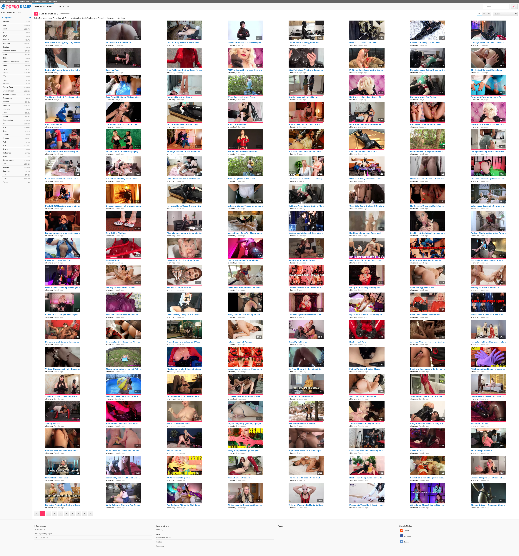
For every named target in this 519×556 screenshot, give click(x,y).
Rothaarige (16, 153)
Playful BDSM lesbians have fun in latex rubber (62, 206)
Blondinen (16, 43)
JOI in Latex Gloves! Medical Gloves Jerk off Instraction (427, 505)
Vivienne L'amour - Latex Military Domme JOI (245, 43)
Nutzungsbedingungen (43, 534)
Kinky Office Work (53, 124)
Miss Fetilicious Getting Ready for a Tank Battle (184, 70)
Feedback (160, 546)
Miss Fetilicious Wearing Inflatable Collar (306, 70)
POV (16, 146)
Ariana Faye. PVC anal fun (240, 478)
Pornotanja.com (39, 2)
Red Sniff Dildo (113, 260)
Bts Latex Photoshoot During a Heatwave (62, 505)
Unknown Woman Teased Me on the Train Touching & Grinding (245, 206)
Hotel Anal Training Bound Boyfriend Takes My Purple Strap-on (367, 124)
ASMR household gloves (178, 478)
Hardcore (16, 105)
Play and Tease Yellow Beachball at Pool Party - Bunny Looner (123, 396)
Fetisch (16, 73)
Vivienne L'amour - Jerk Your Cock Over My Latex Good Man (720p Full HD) (62, 396)
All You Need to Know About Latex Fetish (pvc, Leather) (245, 505)
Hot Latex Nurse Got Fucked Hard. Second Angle (184, 124)
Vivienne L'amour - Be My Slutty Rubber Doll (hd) (306, 505)
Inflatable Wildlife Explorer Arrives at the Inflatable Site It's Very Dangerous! (427, 151)
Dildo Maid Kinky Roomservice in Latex (367, 179)
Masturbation (16, 120)
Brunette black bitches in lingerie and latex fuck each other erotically (62, 342)
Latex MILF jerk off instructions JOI (305, 315)
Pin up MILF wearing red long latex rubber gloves (367, 287)
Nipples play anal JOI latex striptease (184, 369)
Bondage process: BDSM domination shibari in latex (184, 151)
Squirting (16, 171)
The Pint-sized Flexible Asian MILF (304, 478)
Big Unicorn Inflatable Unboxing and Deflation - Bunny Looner (367, 315)
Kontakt (159, 542)
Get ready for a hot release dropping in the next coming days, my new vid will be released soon (488, 260)
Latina (16, 113)
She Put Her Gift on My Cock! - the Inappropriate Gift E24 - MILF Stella (367, 260)
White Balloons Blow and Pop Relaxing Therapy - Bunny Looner (123, 505)
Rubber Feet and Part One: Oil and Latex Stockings (306, 124)
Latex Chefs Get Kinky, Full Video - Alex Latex (306, 43)
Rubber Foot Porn (357, 342)
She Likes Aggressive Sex (422, 287)
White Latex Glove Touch (178, 423)
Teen (16, 175)
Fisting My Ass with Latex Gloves (364, 369)
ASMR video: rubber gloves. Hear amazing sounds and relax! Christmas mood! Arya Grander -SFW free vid (245, 70)
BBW (16, 36)
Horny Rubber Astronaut (56, 478)
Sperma (16, 167)
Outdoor (16, 138)
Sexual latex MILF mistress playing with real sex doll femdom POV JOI (123, 151)
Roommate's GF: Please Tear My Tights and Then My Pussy (123, 342)
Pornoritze (53, 2)
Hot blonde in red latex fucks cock (365, 233)
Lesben (16, 116)
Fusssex (16, 84)
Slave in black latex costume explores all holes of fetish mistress (62, 151)
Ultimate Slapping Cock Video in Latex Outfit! (488, 478)
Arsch (16, 29)
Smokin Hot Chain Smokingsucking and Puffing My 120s (427, 233)
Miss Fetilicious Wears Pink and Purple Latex (123, 315)
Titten (16, 178)
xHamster (49, 45)
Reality (16, 149)
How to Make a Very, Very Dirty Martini (62, 43)
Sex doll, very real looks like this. (304, 97)
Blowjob (16, 47)
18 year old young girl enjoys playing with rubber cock (245, 423)
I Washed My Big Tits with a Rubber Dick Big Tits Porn (184, 260)
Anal (16, 25)
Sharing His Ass (52, 423)
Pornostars (63, 7)
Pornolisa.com (23, 2)
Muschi (16, 127)
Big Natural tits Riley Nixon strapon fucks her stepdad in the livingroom (123, 179)
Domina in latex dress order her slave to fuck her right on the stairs (427, 369)
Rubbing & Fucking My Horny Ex (486, 97)
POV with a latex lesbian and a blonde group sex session (306, 151)
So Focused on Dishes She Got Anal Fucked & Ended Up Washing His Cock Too (123, 451)
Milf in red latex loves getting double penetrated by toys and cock (367, 70)
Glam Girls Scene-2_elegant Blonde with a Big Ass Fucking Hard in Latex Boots (367, 206)
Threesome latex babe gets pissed (365, 423)
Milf (16, 124)
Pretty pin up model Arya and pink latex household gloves (245, 451)
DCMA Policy (39, 529)
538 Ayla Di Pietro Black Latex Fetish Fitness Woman (123, 124)
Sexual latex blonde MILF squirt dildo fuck (488, 315)
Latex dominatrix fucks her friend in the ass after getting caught (62, 179)
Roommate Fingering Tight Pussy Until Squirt (427, 124)
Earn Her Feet (112, 70)
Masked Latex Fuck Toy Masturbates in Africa (245, 233)
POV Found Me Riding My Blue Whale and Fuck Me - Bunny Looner (123, 97)
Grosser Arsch (16, 91)
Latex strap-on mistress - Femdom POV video (245, 369)
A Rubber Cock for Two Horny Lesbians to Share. (427, 342)
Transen (16, 182)
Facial (16, 69)
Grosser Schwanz (16, 94)
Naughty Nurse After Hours (179, 97)
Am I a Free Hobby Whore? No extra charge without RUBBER (245, 287)
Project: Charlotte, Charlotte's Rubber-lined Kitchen (488, 233)
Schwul (16, 157)
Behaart (16, 40)
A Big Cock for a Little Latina (362, 396)
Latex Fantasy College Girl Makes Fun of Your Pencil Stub (184, 315)
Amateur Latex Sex (479, 423)
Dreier (16, 65)
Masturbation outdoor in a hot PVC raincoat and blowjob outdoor (123, 369)
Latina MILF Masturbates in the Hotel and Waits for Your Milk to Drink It (62, 70)
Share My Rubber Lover (299, 342)
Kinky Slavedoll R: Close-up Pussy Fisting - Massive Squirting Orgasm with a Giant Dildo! (245, 315)
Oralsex (16, 135)
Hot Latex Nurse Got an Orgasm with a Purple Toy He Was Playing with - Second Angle (184, 206)
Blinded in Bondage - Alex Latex (425, 43)
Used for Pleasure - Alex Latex (363, 43)
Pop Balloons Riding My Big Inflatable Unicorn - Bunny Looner (184, 505)
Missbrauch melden (163, 538)
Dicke (16, 54)
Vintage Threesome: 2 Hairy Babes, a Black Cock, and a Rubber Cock (62, 369)
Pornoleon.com (7, 2)
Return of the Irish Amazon (240, 342)
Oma (16, 131)
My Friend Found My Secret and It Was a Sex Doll (306, 369)
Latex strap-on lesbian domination (426, 260)
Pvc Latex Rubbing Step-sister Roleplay (488, 342)
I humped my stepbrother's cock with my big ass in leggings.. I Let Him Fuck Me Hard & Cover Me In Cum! (488, 151)
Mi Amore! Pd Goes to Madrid (302, 423)
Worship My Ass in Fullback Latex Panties (123, 478)
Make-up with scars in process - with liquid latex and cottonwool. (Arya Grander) (488, 124)
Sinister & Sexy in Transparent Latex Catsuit (488, 505)
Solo (16, 164)
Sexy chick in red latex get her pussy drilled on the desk (427, 478)
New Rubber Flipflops (116, 233)
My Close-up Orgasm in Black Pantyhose (427, 206)
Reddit (406, 531)
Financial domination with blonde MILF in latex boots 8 (184, 233)
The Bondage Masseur (481, 451)
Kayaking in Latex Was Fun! (58, 260)
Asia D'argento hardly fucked (302, 260)
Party (16, 142)
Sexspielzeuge (16, 160)
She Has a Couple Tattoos (179, 287)
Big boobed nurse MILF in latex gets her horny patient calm (306, 451)
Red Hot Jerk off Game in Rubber (243, 151)
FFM (16, 76)
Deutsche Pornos (16, 51)
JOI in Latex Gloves (237, 124)
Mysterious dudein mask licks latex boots (306, 233)
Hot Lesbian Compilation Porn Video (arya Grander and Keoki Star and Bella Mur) (367, 478)
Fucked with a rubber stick (118, 43)
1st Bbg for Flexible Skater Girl (485, 287)
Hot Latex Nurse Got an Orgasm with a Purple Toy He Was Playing (427, 70)
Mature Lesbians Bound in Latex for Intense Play (427, 179)
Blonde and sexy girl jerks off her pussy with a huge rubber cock (184, 396)
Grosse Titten (16, 87)
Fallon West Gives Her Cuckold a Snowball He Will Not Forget (488, 396)
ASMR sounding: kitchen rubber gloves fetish (488, 369)
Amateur (16, 22)
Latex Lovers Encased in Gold (363, 151)
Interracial (16, 109)
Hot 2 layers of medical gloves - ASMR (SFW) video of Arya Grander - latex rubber (367, 97)
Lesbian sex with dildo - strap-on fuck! (306, 287)
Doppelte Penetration (16, 62)
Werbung (159, 529)
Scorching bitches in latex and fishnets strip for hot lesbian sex (427, 396)
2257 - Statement (41, 538)
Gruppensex (16, 98)
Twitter (406, 542)
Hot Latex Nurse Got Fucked (423, 97)
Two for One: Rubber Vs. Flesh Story (305, 179)
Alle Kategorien (43, 7)
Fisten (16, 80)
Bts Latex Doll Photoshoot (301, 396)
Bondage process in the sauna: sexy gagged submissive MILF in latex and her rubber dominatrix (123, 206)
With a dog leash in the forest (241, 179)
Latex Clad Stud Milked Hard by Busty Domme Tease (367, 451)
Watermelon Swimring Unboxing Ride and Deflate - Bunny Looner (488, 179)
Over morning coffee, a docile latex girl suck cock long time (184, 43)
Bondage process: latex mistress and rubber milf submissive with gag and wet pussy (62, 233)
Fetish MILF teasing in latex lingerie (61, 315)
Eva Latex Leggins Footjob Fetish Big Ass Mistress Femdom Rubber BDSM (245, 260)
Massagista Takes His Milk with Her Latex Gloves (367, 505)
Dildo (16, 58)
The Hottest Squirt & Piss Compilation (62, 97)
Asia (16, 32)
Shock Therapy (174, 451)
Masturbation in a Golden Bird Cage (183, 342)
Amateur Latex (417, 451)
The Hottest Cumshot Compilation (487, 70)
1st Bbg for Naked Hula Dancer (120, 287)
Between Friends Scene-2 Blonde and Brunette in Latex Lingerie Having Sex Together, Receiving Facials (62, 451)
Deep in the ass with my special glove (62, 287)
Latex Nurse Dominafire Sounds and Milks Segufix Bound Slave (488, 206)
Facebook (408, 536)
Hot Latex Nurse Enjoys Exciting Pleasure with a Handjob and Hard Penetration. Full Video (306, 206)
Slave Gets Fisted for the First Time (244, 396)
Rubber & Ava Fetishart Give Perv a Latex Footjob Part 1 (123, 423)
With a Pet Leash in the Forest (242, 97)
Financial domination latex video (425, 315)
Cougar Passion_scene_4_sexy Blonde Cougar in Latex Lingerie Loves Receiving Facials (427, 423)
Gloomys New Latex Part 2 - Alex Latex (488, 43)
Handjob (16, 102)
